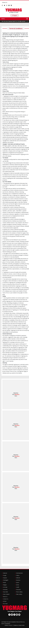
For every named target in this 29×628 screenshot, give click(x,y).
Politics (17, 575)
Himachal (5, 589)
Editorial (18, 577)
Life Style (5, 587)
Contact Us (5, 599)
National (5, 573)
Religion (5, 584)
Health (17, 587)
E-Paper (14, 15)
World (4, 582)
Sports (17, 582)
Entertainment (19, 573)
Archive (4, 601)
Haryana (5, 577)
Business (18, 580)
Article (17, 584)
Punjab (4, 575)
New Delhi (5, 592)
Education (18, 589)
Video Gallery (19, 594)
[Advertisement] (14, 394)
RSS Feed (5, 603)
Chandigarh (5, 580)
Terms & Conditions (19, 625)
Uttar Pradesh (6, 594)
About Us (5, 596)
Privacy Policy (8, 625)
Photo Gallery (19, 592)
